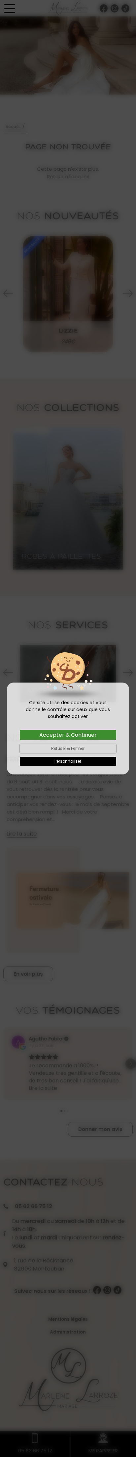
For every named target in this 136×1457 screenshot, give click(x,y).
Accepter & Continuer (68, 735)
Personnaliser (67, 761)
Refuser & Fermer (68, 748)
